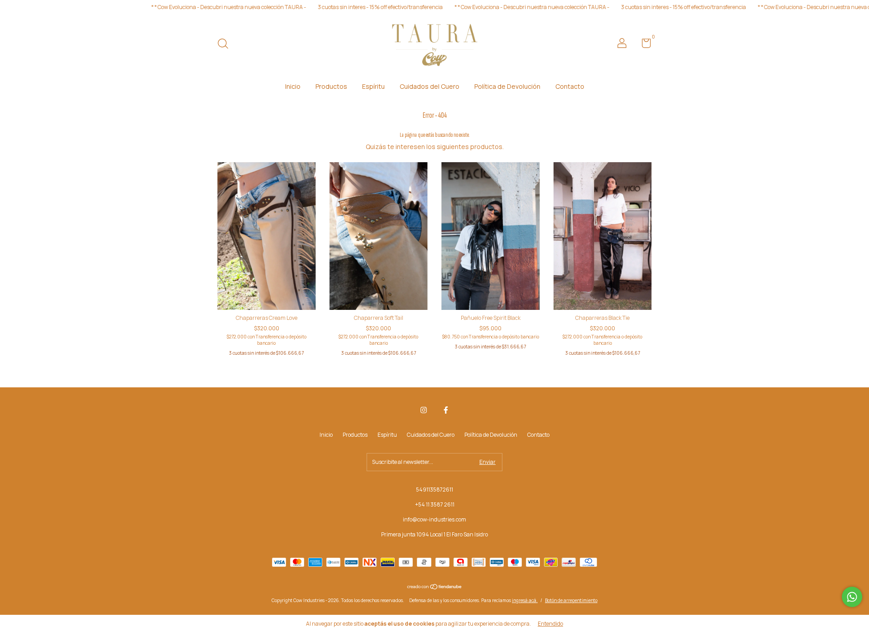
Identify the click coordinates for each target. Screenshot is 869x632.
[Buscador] (226, 44)
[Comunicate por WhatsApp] (852, 597)
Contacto (569, 86)
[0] (643, 45)
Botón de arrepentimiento (571, 600)
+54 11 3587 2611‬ (434, 504)
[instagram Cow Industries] (423, 410)
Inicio (293, 86)
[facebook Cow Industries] (445, 410)
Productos (331, 86)
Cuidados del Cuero (429, 86)
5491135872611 (434, 489)
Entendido (550, 623)
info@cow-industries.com (434, 519)
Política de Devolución (507, 86)
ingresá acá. (525, 600)
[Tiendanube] (434, 587)
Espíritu (373, 86)
